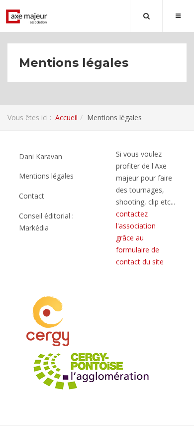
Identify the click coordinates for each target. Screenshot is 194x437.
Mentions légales (46, 176)
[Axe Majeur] (27, 16)
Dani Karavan (40, 156)
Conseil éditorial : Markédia (46, 221)
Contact (31, 196)
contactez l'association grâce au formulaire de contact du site (140, 237)
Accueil (66, 117)
